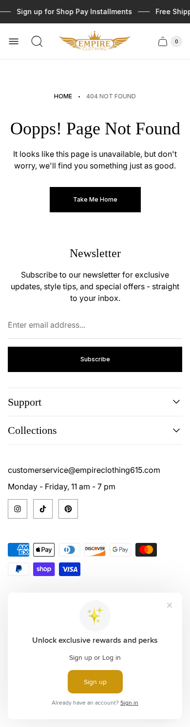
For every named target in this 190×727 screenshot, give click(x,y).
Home (63, 96)
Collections (32, 430)
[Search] (37, 41)
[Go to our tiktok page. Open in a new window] (43, 509)
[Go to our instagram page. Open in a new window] (17, 509)
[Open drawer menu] (13, 41)
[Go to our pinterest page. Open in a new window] (68, 509)
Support (24, 402)
